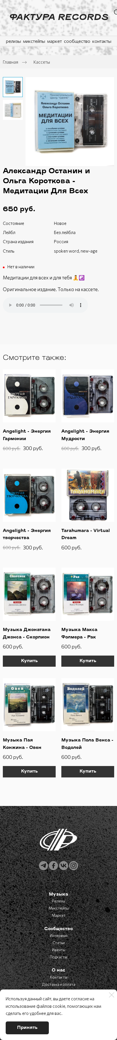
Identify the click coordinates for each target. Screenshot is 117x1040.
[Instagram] (73, 865)
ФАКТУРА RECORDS (58, 18)
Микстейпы (59, 908)
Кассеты (42, 62)
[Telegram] (43, 865)
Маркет (59, 915)
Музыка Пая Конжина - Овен (22, 744)
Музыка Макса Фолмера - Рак (79, 634)
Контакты (58, 977)
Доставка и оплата (58, 984)
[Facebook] (53, 865)
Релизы (58, 901)
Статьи (59, 942)
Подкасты (58, 957)
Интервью (59, 935)
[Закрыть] (111, 994)
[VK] (63, 865)
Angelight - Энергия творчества (27, 535)
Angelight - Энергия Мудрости (85, 435)
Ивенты (58, 950)
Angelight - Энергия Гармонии (27, 435)
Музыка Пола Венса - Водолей (87, 744)
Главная (10, 62)
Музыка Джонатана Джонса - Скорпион (27, 634)
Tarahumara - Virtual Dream (85, 535)
